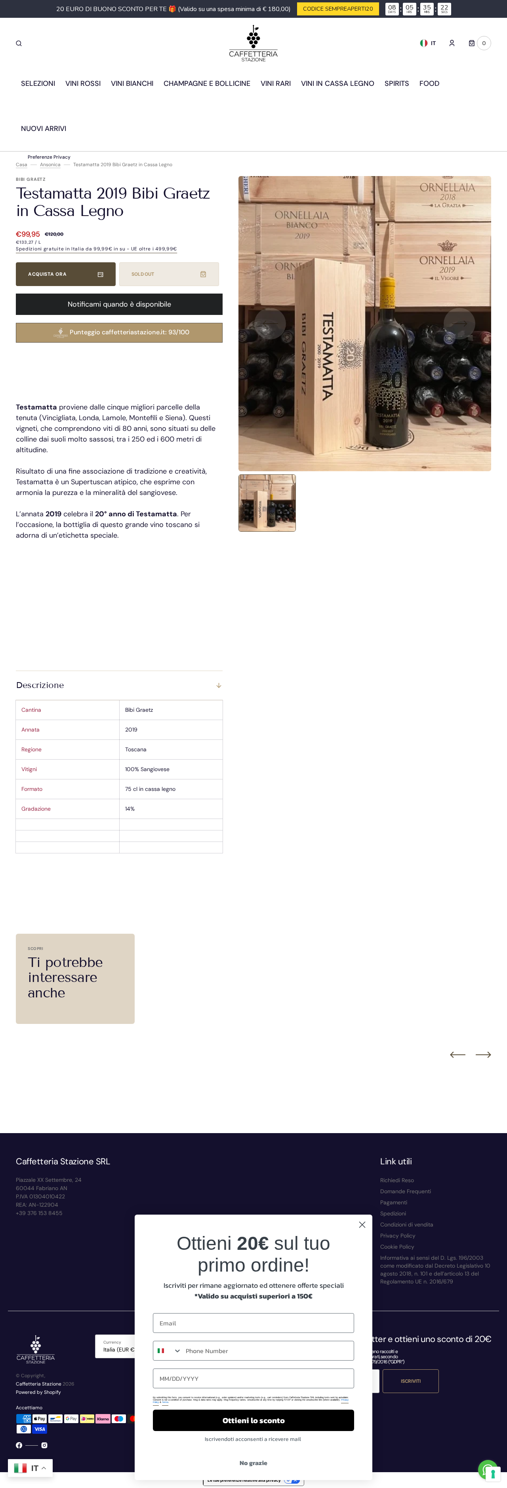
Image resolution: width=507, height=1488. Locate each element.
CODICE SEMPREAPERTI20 (338, 9)
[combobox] (167, 1350)
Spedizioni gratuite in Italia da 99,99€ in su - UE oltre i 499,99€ (96, 249)
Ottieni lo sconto (254, 1420)
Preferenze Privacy (49, 157)
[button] (19, 43)
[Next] (483, 1055)
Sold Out (143, 274)
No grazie (253, 1462)
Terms (165, 1402)
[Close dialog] (362, 1225)
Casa (21, 164)
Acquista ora (47, 274)
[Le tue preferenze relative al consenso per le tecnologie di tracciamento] (493, 1474)
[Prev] (457, 1055)
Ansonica (50, 164)
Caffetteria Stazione (38, 1384)
